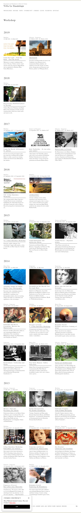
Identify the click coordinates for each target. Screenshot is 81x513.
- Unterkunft (37, 506)
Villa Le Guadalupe (15, 5)
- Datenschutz (64, 506)
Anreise (36, 10)
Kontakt (56, 10)
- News (33, 506)
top (76, 506)
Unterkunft (28, 10)
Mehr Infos (12, 503)
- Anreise (42, 506)
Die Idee (15, 10)
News (21, 10)
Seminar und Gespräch (34, 129)
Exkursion (31, 37)
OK (17, 506)
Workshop (6, 37)
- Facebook (49, 506)
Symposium (38, 37)
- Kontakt (53, 506)
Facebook (48, 10)
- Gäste (45, 506)
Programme (8, 10)
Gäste (42, 10)
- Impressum (58, 506)
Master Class (7, 266)
